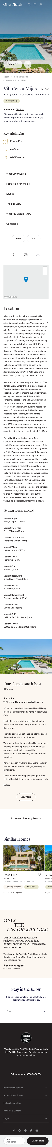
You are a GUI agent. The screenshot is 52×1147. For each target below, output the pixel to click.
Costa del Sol (9, 80)
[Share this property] (41, 89)
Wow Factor (10, 100)
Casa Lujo (10, 875)
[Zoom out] (45, 273)
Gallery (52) (13, 64)
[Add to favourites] (47, 89)
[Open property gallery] (26, 36)
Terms (34, 238)
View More (26, 797)
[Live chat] (38, 255)
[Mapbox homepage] (10, 296)
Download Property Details (26, 818)
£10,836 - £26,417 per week (13, 892)
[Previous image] (8, 858)
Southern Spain (21, 77)
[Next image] (39, 858)
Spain (6, 77)
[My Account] (41, 5)
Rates (18, 238)
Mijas (23, 80)
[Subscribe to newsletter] (44, 1010)
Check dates (38, 1141)
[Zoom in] (45, 269)
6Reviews (20, 109)
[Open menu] (47, 4)
